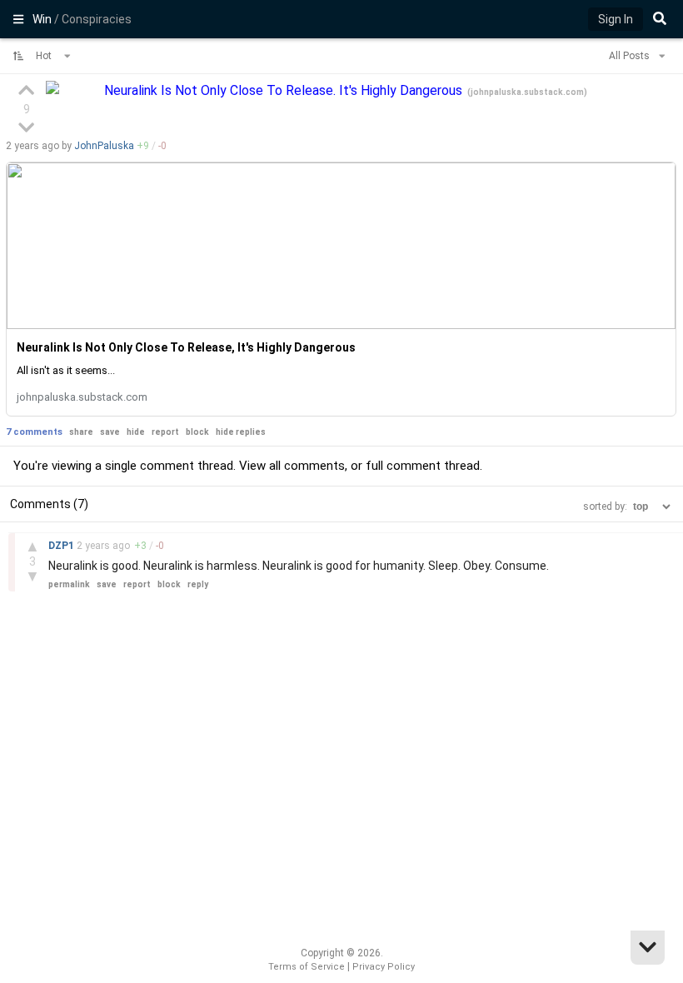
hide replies (241, 432)
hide (136, 432)
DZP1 (62, 545)
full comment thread (423, 465)
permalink (69, 584)
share (81, 432)
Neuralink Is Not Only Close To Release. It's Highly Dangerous (285, 90)
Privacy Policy (383, 966)
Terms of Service (306, 966)
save (110, 432)
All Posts (630, 56)
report (165, 432)
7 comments (34, 432)
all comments (307, 465)
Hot (45, 56)
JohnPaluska (104, 146)
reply (197, 584)
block (197, 432)
